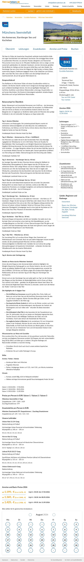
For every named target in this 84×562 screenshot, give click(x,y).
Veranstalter (37, 6)
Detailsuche (76, 11)
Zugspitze (65, 212)
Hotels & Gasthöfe (68, 6)
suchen (30, 11)
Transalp (71, 209)
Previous (45, 32)
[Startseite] (3, 18)
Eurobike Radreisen (30, 17)
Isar (68, 205)
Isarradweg (65, 215)
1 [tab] (71, 42)
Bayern (64, 205)
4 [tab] (77, 42)
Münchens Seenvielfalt (45, 17)
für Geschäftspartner (56, 560)
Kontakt (22, 560)
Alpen (66, 209)
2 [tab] (73, 42)
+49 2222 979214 (75, 3)
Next (80, 32)
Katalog (79, 6)
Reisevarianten (25, 6)
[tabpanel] (63, 33)
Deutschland (66, 202)
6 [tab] (80, 42)
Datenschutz (14, 560)
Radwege (56, 6)
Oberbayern (65, 207)
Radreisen (9, 17)
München (73, 205)
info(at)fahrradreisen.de (56, 3)
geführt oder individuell (45, 11)
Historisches (31, 560)
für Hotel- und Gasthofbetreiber (73, 560)
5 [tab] (78, 42)
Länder (47, 6)
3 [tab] (75, 42)
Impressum (5, 560)
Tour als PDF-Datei (68, 97)
